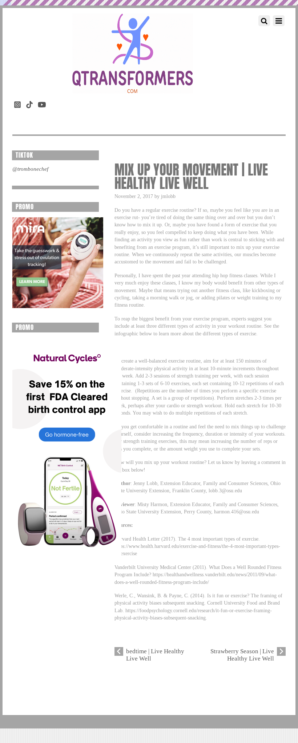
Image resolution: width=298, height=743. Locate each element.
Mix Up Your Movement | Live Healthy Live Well (191, 176)
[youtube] (41, 103)
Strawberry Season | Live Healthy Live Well (242, 655)
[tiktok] (29, 103)
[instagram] (17, 103)
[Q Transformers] (132, 86)
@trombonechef (30, 169)
